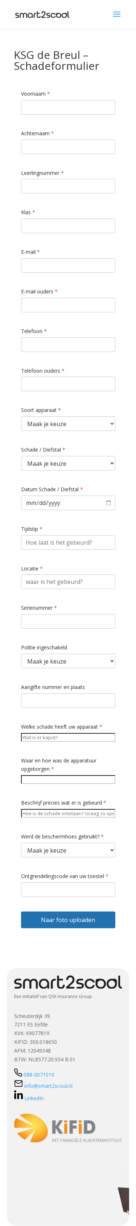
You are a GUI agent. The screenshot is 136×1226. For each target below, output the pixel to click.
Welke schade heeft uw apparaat (61, 726)
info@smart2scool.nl (48, 1085)
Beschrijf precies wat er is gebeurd (63, 802)
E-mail (30, 251)
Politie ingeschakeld (44, 647)
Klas (28, 212)
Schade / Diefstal (43, 449)
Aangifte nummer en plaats (53, 687)
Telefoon (34, 331)
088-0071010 (39, 1074)
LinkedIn (34, 1098)
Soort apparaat (41, 409)
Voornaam (35, 93)
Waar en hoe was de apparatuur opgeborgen (58, 765)
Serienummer (39, 607)
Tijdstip (31, 528)
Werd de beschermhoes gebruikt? (62, 836)
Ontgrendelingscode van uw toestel (64, 876)
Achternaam (37, 133)
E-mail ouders (39, 291)
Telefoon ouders (43, 370)
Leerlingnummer (42, 172)
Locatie (32, 568)
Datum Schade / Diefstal (52, 489)
